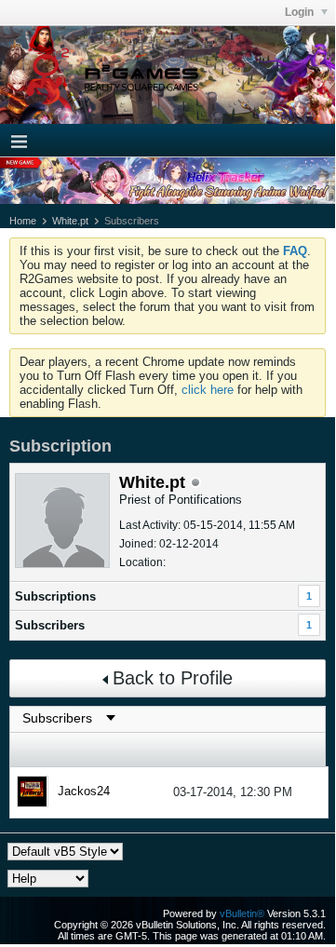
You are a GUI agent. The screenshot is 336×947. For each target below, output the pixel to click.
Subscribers (50, 625)
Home (22, 220)
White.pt (70, 220)
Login (300, 12)
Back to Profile (173, 678)
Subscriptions (55, 596)
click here (207, 390)
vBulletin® (242, 913)
